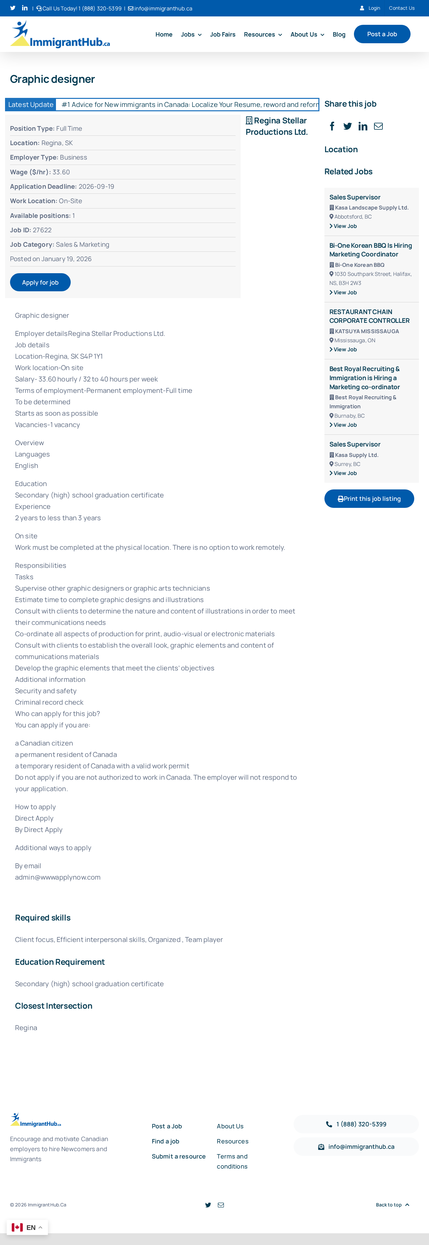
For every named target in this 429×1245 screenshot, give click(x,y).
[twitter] (208, 1205)
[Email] (378, 126)
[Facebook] (332, 126)
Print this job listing (372, 498)
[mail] (221, 1205)
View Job (345, 226)
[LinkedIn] (363, 126)
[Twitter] (347, 126)
